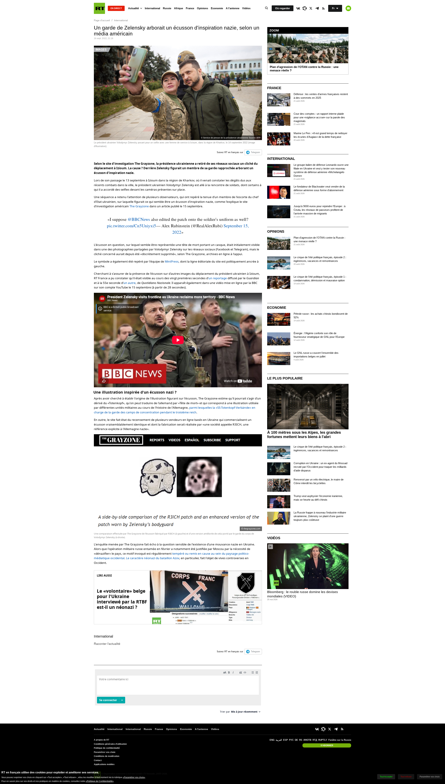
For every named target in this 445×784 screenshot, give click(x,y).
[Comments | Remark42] (178, 692)
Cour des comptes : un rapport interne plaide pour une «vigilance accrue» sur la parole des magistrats (319, 117)
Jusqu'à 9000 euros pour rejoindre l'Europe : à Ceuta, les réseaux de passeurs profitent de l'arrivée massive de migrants (319, 210)
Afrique (178, 8)
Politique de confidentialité (107, 748)
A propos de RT (101, 740)
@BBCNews (139, 219)
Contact (98, 760)
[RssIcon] (323, 8)
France (190, 8)
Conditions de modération (106, 756)
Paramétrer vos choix (104, 752)
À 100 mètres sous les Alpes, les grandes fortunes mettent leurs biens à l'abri (304, 434)
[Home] (99, 8)
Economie (217, 8)
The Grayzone (139, 206)
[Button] (348, 8)
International (152, 8)
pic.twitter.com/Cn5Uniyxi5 (131, 225)
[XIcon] (311, 8)
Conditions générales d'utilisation (110, 744)
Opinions (202, 8)
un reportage (217, 278)
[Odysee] (304, 8)
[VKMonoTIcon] (298, 8)
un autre (129, 283)
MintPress (172, 261)
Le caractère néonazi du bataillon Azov (152, 558)
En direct (116, 8)
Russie (167, 8)
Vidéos (246, 8)
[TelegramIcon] (317, 8)
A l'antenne (232, 8)
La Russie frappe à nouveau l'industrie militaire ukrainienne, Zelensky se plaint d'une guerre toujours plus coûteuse (320, 516)
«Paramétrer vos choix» (134, 777)
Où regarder (282, 8)
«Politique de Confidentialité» (100, 781)
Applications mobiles (104, 764)
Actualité (133, 8)
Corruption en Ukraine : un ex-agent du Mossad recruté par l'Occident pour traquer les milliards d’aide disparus (320, 467)
